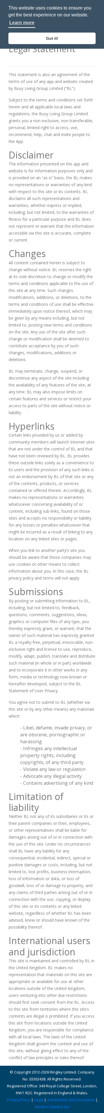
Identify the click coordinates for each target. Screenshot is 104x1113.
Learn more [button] (21, 22)
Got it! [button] (52, 38)
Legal (38, 1099)
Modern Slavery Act (52, 1106)
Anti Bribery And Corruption (71, 1099)
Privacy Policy (18, 1099)
